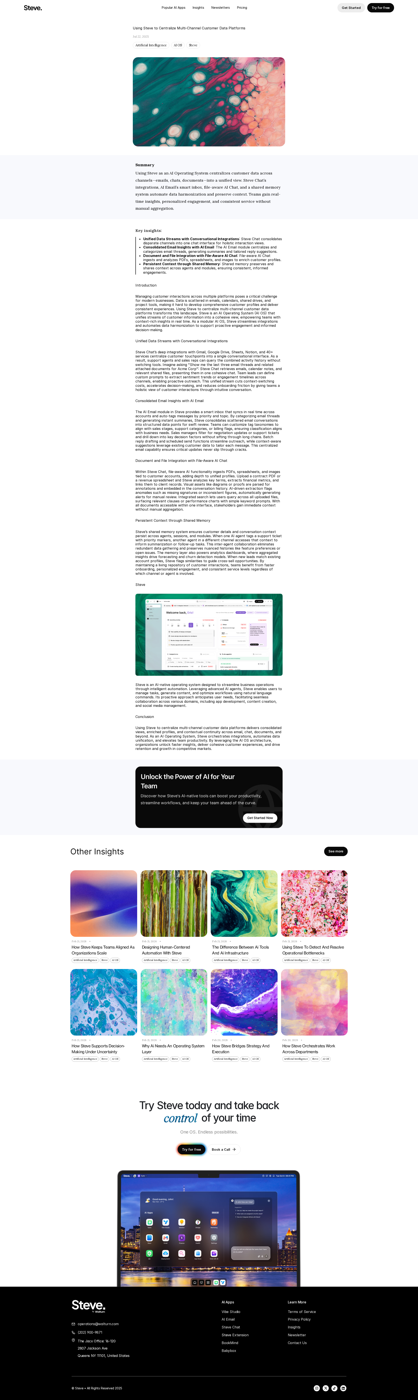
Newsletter (219, 7)
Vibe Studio (231, 1311)
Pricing (242, 7)
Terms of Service (302, 1311)
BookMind (230, 1343)
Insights (198, 7)
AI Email (228, 1319)
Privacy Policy (299, 1319)
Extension (240, 1335)
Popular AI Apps (173, 7)
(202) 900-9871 (90, 1332)
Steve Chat (231, 1327)
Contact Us (297, 1343)
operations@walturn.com (98, 1324)
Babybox (229, 1350)
